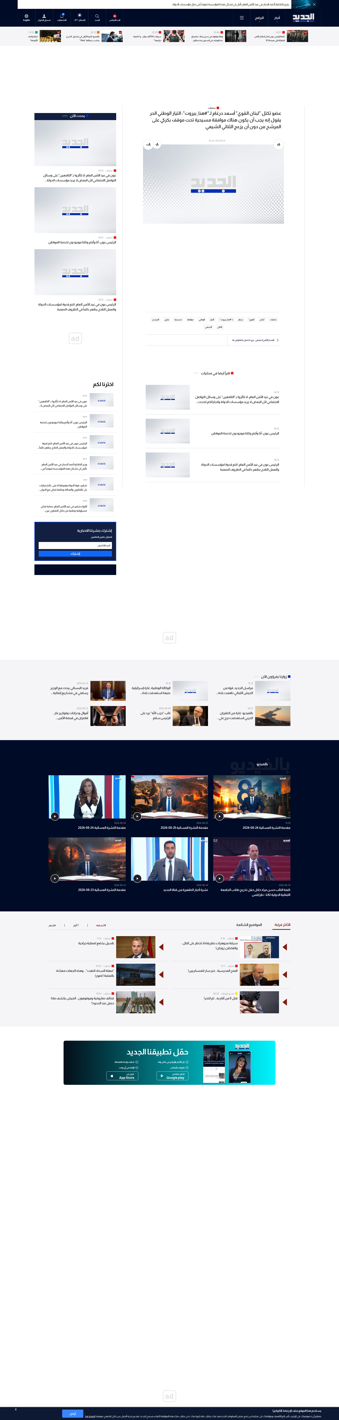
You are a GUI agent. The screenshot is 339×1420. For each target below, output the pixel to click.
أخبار (277, 18)
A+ (148, 144)
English (26, 20)
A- (157, 144)
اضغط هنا (90, 1416)
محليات (109, 170)
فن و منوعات (227, 993)
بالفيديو (262, 764)
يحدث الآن (77, 116)
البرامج (259, 18)
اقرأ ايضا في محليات (215, 373)
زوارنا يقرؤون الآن (274, 676)
